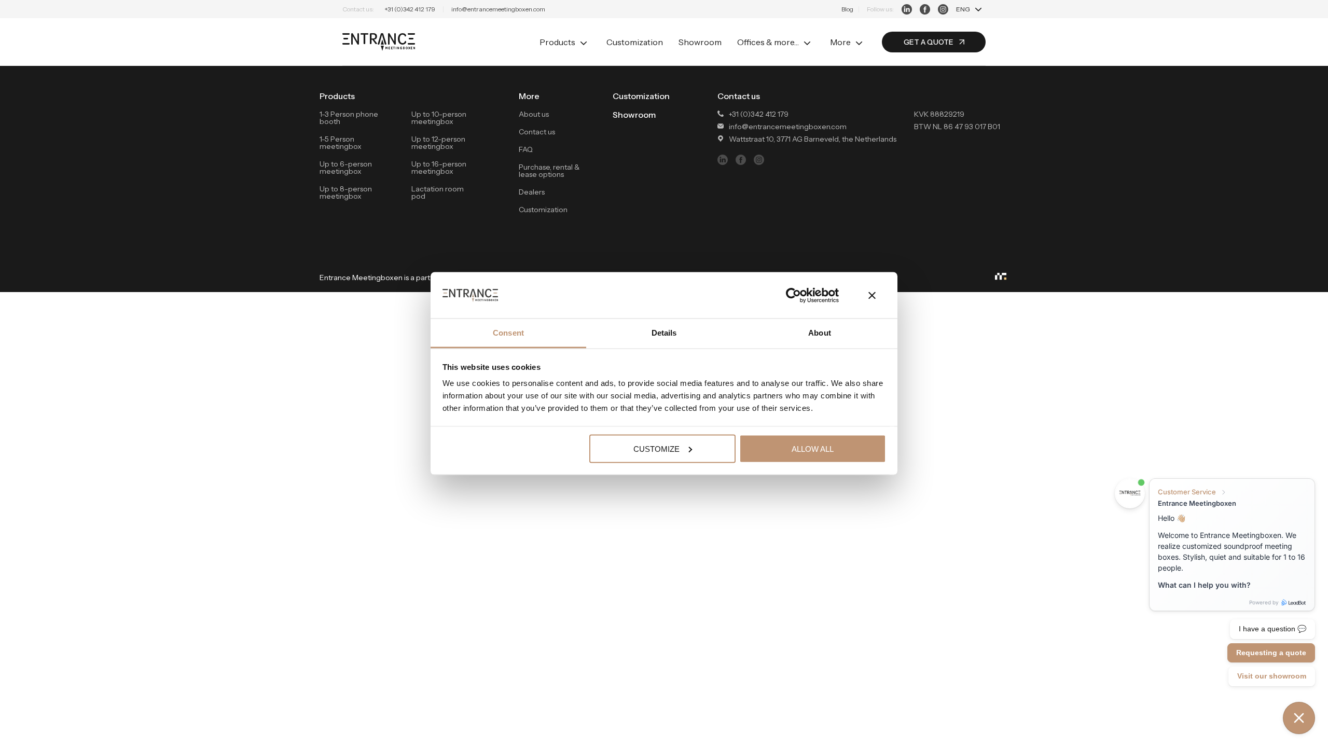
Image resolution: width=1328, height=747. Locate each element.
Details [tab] (664, 332)
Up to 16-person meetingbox (438, 167)
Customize (656, 448)
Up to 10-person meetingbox (438, 117)
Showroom (700, 42)
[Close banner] (872, 295)
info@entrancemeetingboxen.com (498, 9)
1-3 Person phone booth (349, 117)
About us (534, 114)
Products (557, 42)
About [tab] (819, 332)
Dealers (532, 192)
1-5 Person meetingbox (341, 142)
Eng (963, 9)
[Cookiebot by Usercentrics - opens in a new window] (793, 295)
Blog (847, 9)
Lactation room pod (437, 192)
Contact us (537, 131)
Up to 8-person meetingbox (346, 192)
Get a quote (928, 42)
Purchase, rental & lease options (549, 170)
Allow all (813, 448)
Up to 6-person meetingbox (346, 167)
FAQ (526, 149)
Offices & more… (768, 42)
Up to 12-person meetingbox (438, 142)
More (840, 42)
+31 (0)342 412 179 (409, 9)
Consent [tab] (508, 332)
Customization (634, 42)
